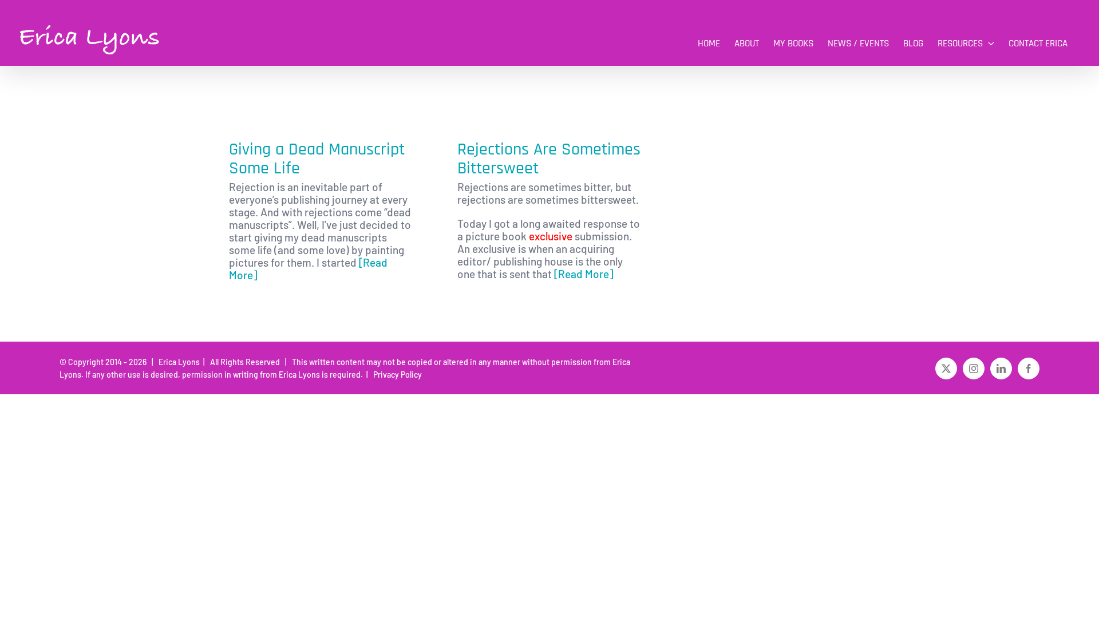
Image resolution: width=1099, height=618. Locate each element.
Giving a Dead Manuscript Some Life (317, 158)
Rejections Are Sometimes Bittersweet (549, 158)
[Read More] (583, 273)
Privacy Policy (396, 374)
